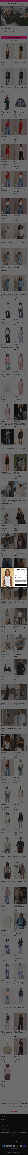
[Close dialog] (26, 569)
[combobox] (16, 577)
